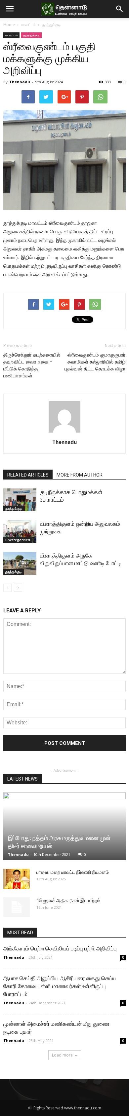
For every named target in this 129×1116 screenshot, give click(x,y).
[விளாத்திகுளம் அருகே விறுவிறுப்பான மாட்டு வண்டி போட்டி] (19, 563)
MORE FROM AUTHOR (80, 475)
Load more (62, 1055)
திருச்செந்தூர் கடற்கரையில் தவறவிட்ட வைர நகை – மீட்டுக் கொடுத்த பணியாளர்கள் (31, 365)
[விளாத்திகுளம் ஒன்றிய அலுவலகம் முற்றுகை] (19, 531)
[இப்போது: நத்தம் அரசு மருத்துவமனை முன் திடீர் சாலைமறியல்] (64, 826)
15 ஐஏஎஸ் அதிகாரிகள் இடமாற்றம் (68, 900)
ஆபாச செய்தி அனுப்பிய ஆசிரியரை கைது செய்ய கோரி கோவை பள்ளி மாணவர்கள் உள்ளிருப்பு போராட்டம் (59, 986)
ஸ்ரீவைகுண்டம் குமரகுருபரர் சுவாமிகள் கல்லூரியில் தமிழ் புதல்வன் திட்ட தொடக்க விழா (95, 362)
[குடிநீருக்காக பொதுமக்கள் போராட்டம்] (19, 499)
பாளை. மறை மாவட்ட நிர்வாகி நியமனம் (72, 872)
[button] (119, 9)
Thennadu (19, 81)
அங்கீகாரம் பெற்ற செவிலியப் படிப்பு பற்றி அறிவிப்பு (60, 948)
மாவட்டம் (28, 24)
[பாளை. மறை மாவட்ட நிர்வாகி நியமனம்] (16, 879)
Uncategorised (17, 540)
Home (9, 24)
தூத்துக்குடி (51, 24)
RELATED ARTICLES (28, 475)
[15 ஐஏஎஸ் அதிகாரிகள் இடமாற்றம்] (16, 907)
